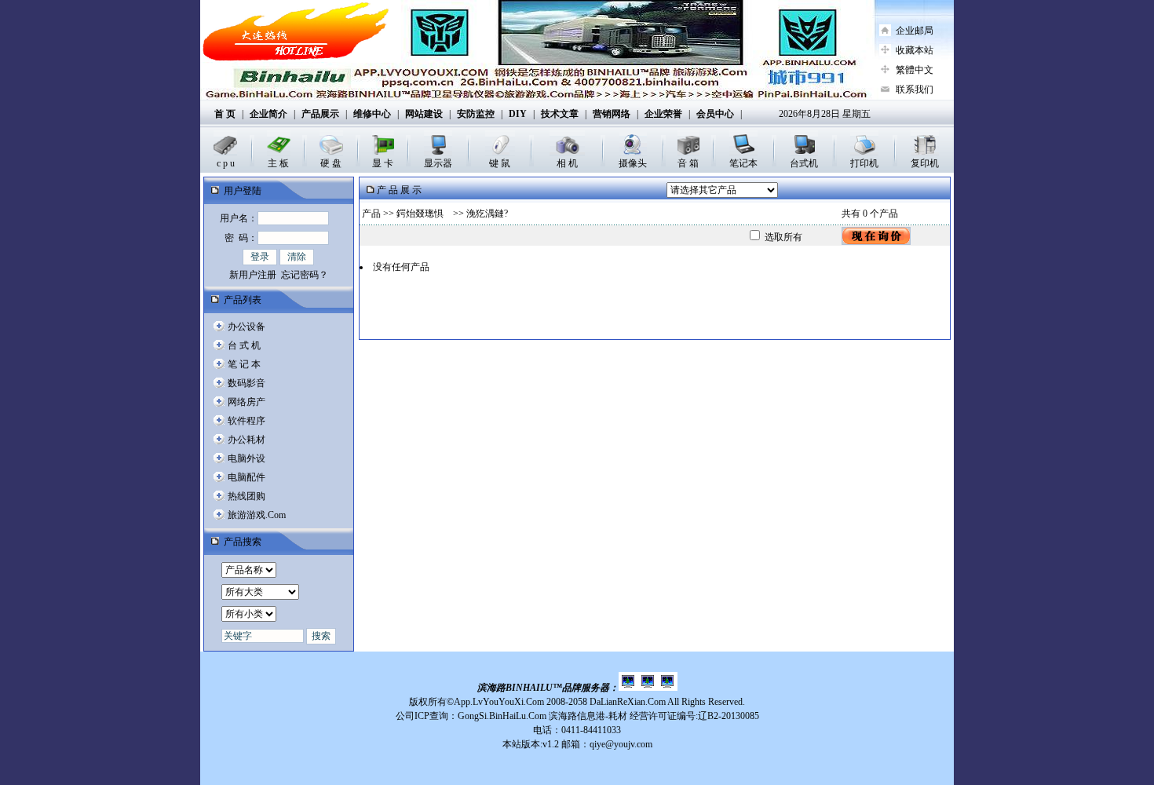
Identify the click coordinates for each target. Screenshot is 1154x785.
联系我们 (914, 89)
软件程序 (246, 420)
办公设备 (246, 326)
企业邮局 (914, 30)
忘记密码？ (304, 274)
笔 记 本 (244, 364)
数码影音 (246, 383)
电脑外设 (246, 458)
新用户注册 (252, 274)
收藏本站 (914, 50)
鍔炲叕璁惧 (423, 213)
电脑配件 (246, 477)
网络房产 (246, 401)
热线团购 (246, 496)
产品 (371, 213)
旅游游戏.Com (257, 514)
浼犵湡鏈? (487, 213)
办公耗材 (246, 439)
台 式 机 (244, 345)
